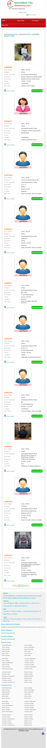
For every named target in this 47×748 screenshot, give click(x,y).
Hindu (3, 633)
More (43, 627)
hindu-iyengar (5, 651)
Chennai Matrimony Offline (11, 603)
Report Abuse (7, 614)
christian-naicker (6, 672)
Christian (7, 633)
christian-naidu (6, 674)
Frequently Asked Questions (31, 611)
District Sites (5, 25)
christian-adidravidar (30, 658)
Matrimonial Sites (25, 34)
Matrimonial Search (24, 595)
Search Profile (20, 20)
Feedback (19, 611)
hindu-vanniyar (6, 666)
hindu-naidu (27, 655)
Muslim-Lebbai (28, 674)
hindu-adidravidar (7, 645)
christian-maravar (29, 662)
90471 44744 (32, 15)
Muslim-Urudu (28, 682)
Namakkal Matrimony (11, 34)
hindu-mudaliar (28, 645)
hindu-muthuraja (28, 649)
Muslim (13, 633)
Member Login (22, 12)
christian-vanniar (6, 678)
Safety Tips (6, 621)
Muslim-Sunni (28, 678)
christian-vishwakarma (8, 682)
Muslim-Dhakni (28, 672)
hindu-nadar (27, 651)
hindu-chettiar (5, 647)
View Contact (10, 91)
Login (8, 595)
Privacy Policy (27, 619)
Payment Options (31, 598)
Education (31, 627)
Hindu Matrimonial (35, 595)
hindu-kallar (5, 653)
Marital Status (24, 627)
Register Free (14, 595)
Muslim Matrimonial (20, 598)
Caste (8, 627)
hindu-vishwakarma (7, 668)
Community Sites (7, 606)
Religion (3, 627)
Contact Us (7, 611)
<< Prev (14, 586)
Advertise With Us (25, 603)
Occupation (38, 627)
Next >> (27, 586)
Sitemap (15, 614)
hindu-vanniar (5, 664)
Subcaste (13, 627)
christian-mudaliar (29, 664)
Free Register (35, 20)
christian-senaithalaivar (8, 676)
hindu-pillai (5, 658)
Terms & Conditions (16, 619)
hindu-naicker (28, 653)
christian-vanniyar (7, 680)
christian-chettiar (29, 660)
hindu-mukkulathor (29, 647)
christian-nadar (28, 668)
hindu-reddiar (5, 660)
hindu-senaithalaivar (7, 662)
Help (13, 611)
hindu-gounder (6, 649)
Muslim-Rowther (28, 676)
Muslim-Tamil (27, 680)
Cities (18, 627)
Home (3, 20)
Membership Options (20, 606)
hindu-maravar (6, 655)
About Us (6, 619)
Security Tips (36, 619)
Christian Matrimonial (8, 598)
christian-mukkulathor (30, 666)
